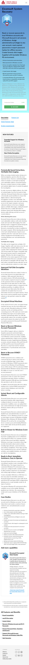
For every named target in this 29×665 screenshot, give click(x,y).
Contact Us (5, 653)
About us (5, 651)
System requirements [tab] (7, 126)
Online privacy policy (7, 658)
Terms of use (5, 656)
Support (4, 655)
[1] (25, 279)
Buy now (15, 106)
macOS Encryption (7, 618)
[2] (5, 297)
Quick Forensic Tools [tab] (7, 122)
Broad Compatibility (8, 615)
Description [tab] (4, 117)
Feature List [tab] (15, 117)
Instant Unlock (6, 621)
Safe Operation (6, 638)
